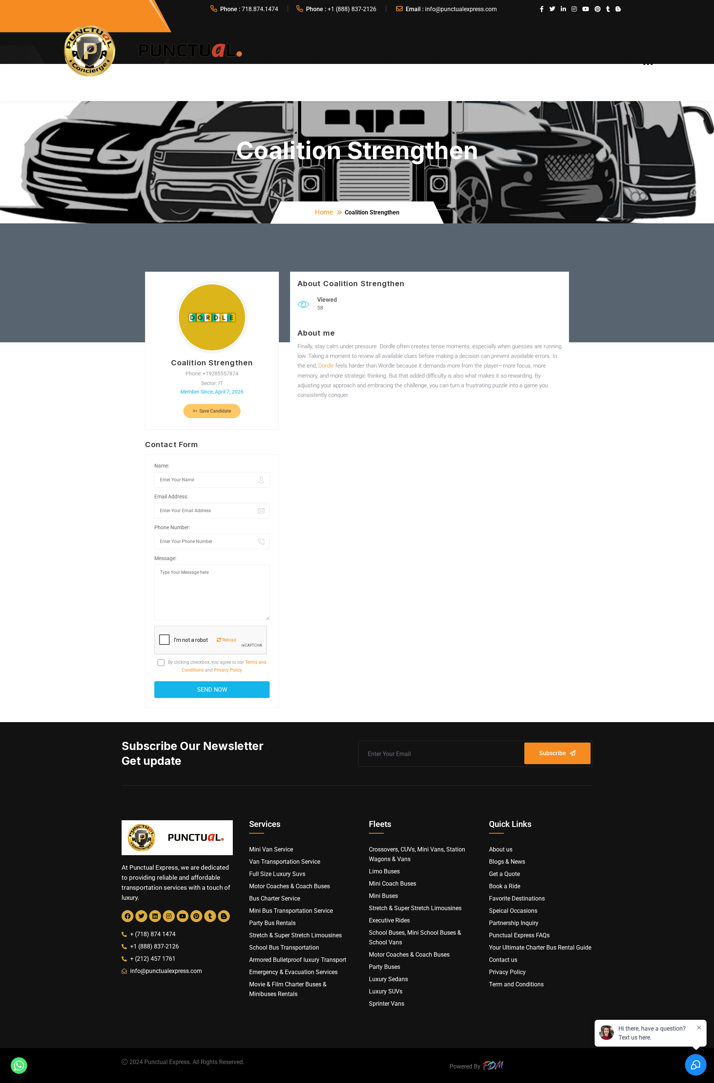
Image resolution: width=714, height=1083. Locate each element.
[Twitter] (141, 916)
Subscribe (552, 753)
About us (271, 59)
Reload (228, 640)
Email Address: (171, 497)
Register (585, 59)
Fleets (351, 59)
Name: (161, 466)
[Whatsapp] (19, 1065)
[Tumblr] (210, 916)
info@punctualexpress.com (461, 9)
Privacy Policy (228, 670)
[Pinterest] (196, 916)
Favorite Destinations (409, 59)
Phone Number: (172, 527)
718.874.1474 (260, 9)
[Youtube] (183, 916)
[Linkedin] (155, 916)
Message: (165, 558)
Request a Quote (487, 59)
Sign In (622, 59)
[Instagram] (169, 916)
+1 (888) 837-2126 (352, 9)
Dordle (326, 365)
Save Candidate (214, 411)
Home (324, 212)
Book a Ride (542, 59)
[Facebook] (128, 916)
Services (315, 59)
